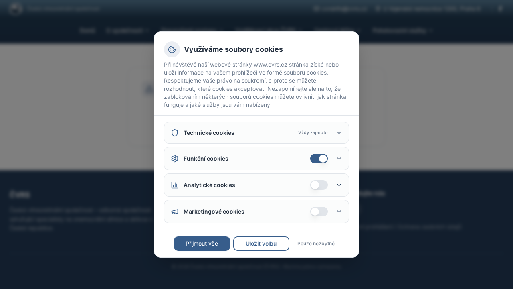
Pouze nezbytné (316, 243)
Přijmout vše (202, 243)
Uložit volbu (261, 243)
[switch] (319, 158)
